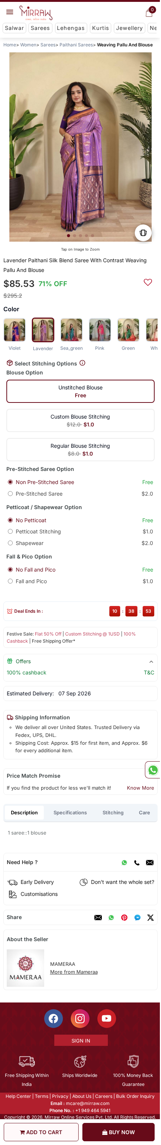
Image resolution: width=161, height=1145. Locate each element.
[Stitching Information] (82, 363)
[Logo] (35, 13)
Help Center (18, 1096)
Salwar (14, 28)
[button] (68, 235)
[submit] (148, 281)
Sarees (40, 28)
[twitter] (150, 917)
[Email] (149, 862)
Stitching (113, 812)
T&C (149, 672)
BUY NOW (121, 1132)
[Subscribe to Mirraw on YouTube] (106, 1018)
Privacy (60, 1096)
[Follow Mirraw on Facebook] (53, 1018)
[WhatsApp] (124, 862)
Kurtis (100, 28)
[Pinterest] (124, 917)
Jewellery (129, 28)
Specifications (70, 812)
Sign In (81, 1041)
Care (144, 812)
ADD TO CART (43, 1132)
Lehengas (71, 28)
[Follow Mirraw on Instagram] (80, 1018)
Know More (140, 788)
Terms (41, 1096)
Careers (103, 1096)
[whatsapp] (111, 917)
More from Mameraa (74, 972)
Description (24, 812)
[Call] (137, 862)
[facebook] (137, 917)
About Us (81, 1096)
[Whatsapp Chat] (152, 769)
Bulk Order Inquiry (135, 1096)
